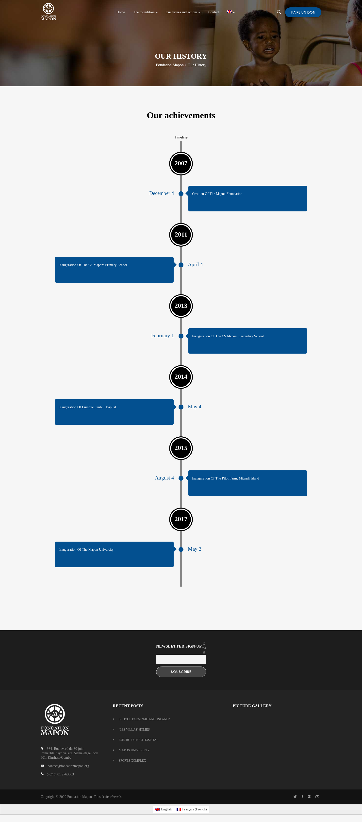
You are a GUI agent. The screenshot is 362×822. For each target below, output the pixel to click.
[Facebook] (302, 796)
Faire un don (303, 12)
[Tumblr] (309, 796)
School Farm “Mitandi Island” (144, 719)
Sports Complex (132, 760)
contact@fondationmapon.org (68, 766)
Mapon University (134, 750)
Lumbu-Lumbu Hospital (138, 740)
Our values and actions (181, 12)
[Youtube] (317, 796)
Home (120, 12)
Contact (213, 12)
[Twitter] (295, 796)
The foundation (144, 12)
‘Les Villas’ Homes (134, 729)
